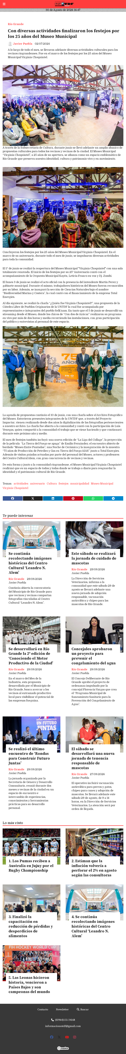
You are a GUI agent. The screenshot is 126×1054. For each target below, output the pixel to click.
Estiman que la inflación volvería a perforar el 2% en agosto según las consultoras (94, 868)
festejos (63, 483)
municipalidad (79, 483)
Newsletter (62, 1009)
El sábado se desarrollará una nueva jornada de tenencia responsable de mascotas (93, 758)
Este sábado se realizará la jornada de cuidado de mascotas (94, 558)
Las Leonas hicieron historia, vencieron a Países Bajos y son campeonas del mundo (29, 984)
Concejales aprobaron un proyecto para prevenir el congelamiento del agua (94, 656)
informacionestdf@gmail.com (63, 1026)
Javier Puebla (22, 43)
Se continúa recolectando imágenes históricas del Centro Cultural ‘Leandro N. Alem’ (30, 563)
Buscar (84, 1009)
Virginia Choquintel (15, 488)
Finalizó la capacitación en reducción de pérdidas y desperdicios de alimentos (31, 926)
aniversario (37, 483)
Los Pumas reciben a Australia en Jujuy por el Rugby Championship (31, 866)
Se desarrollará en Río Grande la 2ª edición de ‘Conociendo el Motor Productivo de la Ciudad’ (31, 656)
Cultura (52, 483)
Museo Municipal (102, 483)
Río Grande (16, 24)
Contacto (42, 1009)
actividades (21, 483)
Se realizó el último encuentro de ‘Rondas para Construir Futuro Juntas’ (29, 756)
